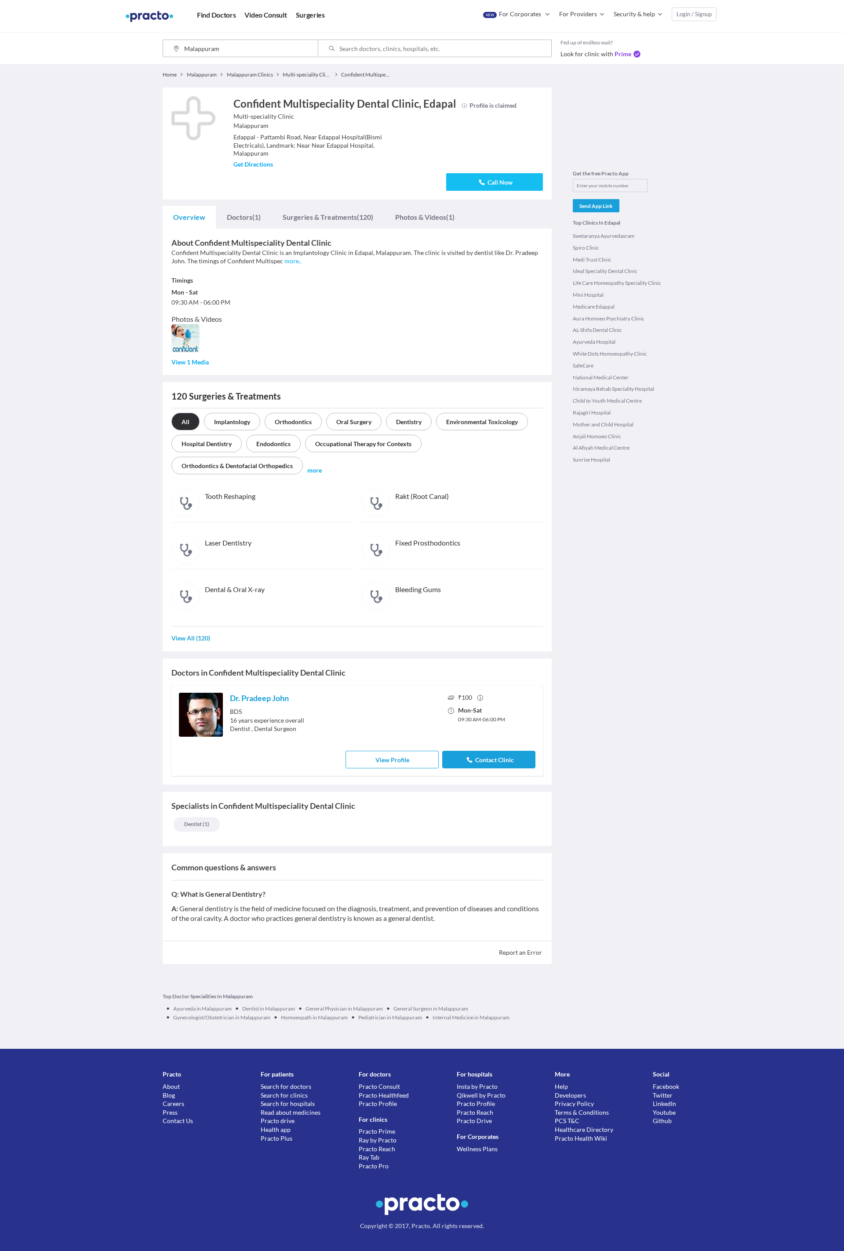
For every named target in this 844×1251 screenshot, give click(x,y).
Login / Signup (694, 14)
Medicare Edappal (594, 306)
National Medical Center (601, 377)
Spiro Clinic (586, 247)
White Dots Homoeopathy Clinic (610, 353)
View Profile (392, 760)
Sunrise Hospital (591, 459)
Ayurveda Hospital (594, 341)
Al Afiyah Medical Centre (601, 447)
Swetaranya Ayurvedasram (603, 236)
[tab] (189, 217)
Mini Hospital (588, 294)
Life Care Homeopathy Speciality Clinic (617, 283)
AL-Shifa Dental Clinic (597, 330)
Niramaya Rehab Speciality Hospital (613, 388)
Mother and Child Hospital (603, 424)
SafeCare (583, 365)
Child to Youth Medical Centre (607, 400)
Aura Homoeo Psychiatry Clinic (608, 318)
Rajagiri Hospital (592, 412)
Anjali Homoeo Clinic (597, 436)
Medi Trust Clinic (592, 259)
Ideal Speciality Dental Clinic (605, 271)
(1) (244, 217)
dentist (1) (196, 824)
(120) (328, 217)
